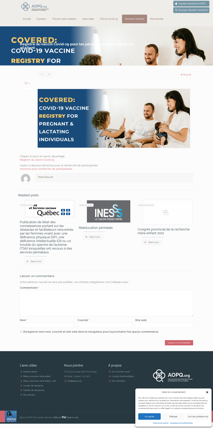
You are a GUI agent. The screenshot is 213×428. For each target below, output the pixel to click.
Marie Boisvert (45, 177)
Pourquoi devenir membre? (193, 10)
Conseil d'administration (123, 376)
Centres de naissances (33, 390)
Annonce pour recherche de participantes (46, 168)
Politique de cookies (161, 423)
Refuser (173, 416)
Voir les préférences (198, 416)
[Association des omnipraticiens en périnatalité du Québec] (35, 6)
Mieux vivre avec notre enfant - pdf (39, 381)
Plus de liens (29, 395)
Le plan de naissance (33, 385)
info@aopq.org (75, 381)
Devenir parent (30, 372)
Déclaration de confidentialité (181, 423)
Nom (23, 320)
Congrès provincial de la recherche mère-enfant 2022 (164, 231)
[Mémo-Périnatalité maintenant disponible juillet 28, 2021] (8, 416)
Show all (187, 75)
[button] (207, 392)
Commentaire (29, 287)
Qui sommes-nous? (121, 372)
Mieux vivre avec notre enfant (36, 376)
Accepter (149, 416)
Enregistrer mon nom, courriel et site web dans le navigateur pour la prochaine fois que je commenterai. (91, 331)
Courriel (84, 320)
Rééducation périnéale (96, 228)
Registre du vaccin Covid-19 (37, 159)
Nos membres (118, 381)
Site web (141, 320)
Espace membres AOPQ (191, 3)
